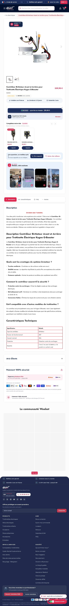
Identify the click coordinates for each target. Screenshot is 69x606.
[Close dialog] (63, 292)
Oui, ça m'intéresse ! (24, 311)
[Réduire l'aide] (48, 600)
